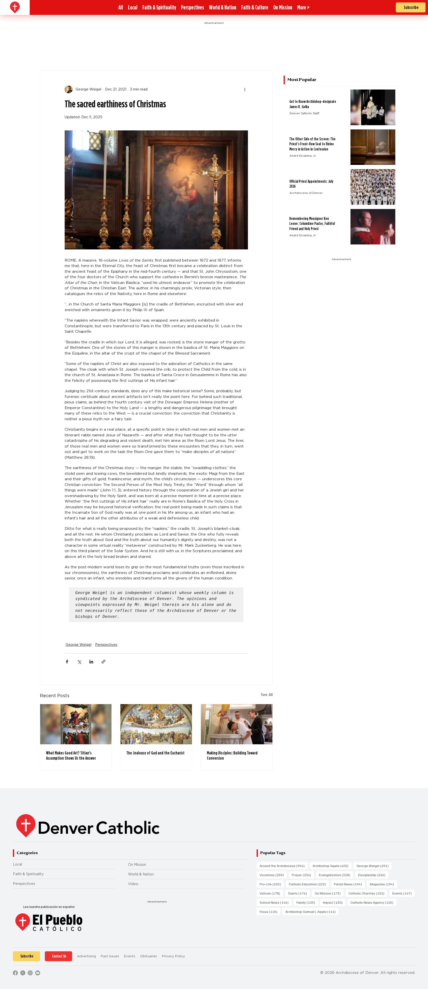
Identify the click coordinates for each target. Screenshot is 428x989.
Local (17, 864)
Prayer (303, 874)
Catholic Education (309, 884)
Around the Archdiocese (284, 865)
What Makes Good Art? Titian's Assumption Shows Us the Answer (71, 755)
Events (403, 893)
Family (307, 902)
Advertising (86, 956)
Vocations (273, 874)
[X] (22, 972)
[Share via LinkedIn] (91, 661)
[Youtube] (37, 972)
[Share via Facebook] (67, 661)
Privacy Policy (173, 956)
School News (276, 902)
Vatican (271, 893)
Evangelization (336, 874)
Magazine (383, 884)
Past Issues (110, 956)
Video (133, 884)
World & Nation (141, 874)
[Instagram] (30, 972)
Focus (270, 911)
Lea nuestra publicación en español (49, 907)
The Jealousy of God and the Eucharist (155, 752)
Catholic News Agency (373, 902)
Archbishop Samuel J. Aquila (312, 911)
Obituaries (148, 956)
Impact (334, 902)
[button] (303, 7)
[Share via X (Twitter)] (79, 661)
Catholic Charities (367, 893)
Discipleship (373, 874)
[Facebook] (15, 972)
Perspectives (106, 645)
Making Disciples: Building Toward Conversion (232, 755)
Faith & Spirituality (28, 874)
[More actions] (245, 89)
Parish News (349, 884)
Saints (299, 893)
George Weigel (78, 645)
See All (267, 695)
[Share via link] (103, 661)
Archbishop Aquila (332, 865)
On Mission (137, 865)
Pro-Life (272, 884)
